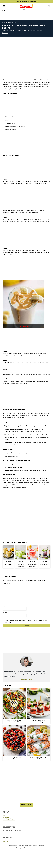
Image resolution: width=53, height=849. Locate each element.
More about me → (26, 679)
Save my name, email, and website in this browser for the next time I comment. (26, 621)
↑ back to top (26, 804)
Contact (5, 841)
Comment (6, 583)
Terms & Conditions (9, 820)
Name (5, 606)
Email (5, 612)
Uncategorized (11, 22)
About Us (5, 815)
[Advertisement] (26, 49)
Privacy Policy (7, 818)
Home (4, 22)
